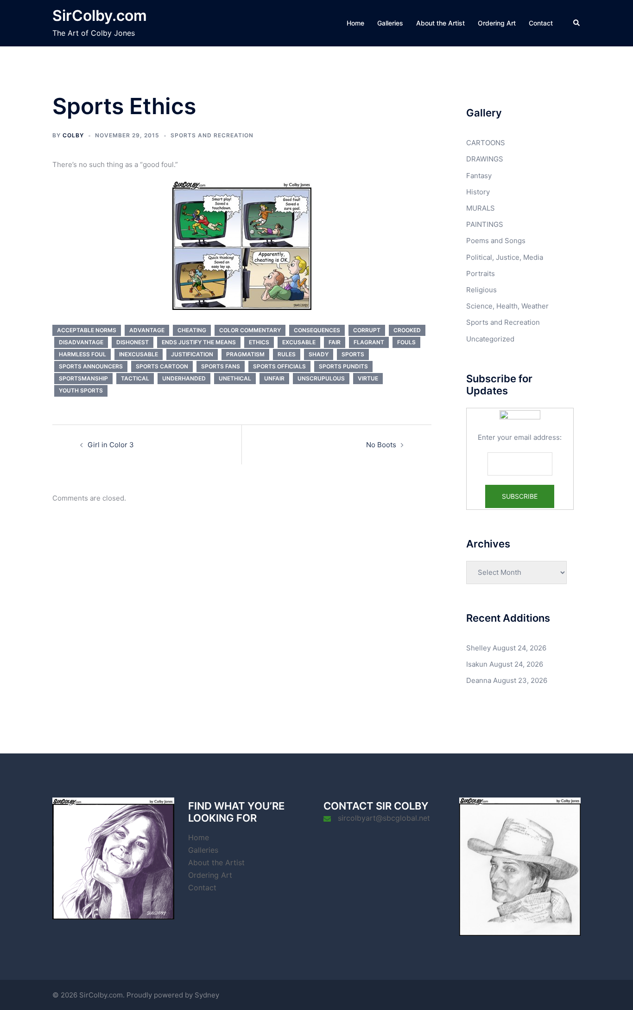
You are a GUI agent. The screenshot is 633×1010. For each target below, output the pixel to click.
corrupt (366, 330)
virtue (368, 378)
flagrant (369, 342)
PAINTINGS (484, 224)
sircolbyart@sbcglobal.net (384, 818)
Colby (73, 135)
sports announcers (91, 366)
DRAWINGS (484, 158)
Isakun (476, 664)
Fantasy (479, 175)
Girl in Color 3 (111, 444)
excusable (299, 342)
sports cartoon (162, 366)
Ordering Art (497, 23)
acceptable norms (86, 330)
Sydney (207, 995)
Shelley (478, 647)
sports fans (220, 366)
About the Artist (440, 23)
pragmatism (245, 354)
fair (335, 342)
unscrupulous (321, 378)
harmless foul (82, 354)
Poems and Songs (495, 240)
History (478, 191)
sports (353, 354)
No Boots (381, 444)
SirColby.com (99, 15)
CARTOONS (485, 142)
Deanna (478, 680)
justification (192, 354)
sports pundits (343, 366)
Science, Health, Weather (507, 306)
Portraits (480, 273)
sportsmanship (83, 378)
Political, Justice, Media (504, 257)
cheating (191, 330)
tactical (135, 378)
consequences (317, 330)
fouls (406, 342)
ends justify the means (199, 342)
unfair (274, 378)
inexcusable (138, 354)
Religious (481, 289)
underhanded (184, 378)
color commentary (250, 330)
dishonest (132, 342)
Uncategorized (490, 339)
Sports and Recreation (212, 135)
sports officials (279, 366)
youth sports (81, 390)
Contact (541, 23)
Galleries (390, 23)
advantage (147, 330)
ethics (259, 342)
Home (355, 23)
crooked (407, 330)
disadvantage (81, 342)
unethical (235, 378)
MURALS (480, 208)
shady (319, 354)
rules (287, 354)
